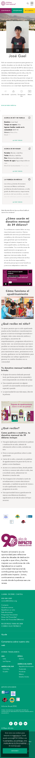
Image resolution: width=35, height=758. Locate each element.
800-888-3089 (6, 598)
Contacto (4, 605)
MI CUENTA (29, 10)
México (21, 674)
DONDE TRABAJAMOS (10, 652)
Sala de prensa (6, 612)
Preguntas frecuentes (9, 615)
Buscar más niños (8, 105)
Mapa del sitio (8, 728)
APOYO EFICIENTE (8, 687)
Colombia (5, 669)
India (3, 659)
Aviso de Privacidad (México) (12, 619)
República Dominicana (25, 666)
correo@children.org (9, 601)
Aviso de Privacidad (9, 617)
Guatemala (22, 669)
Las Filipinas (5, 661)
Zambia (21, 659)
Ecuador (4, 671)
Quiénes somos (7, 607)
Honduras (21, 671)
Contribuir (5, 10)
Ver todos (18, 140)
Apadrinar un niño (8, 610)
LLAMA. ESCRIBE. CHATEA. (12, 594)
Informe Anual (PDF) (9, 706)
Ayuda (4, 635)
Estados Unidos (23, 677)
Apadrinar (17, 10)
